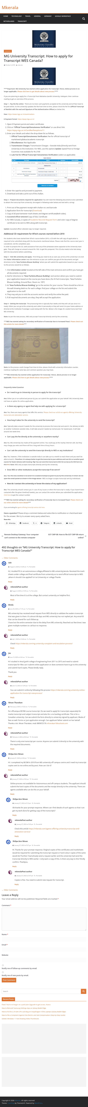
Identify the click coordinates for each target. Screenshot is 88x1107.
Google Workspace (63, 16)
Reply (10, 582)
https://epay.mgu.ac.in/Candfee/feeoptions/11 (25, 130)
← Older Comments (10, 558)
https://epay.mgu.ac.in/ (26, 119)
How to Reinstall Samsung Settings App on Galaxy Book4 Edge (24, 1008)
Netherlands (8, 21)
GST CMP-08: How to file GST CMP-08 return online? (66, 536)
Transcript (22, 21)
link (8, 465)
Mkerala (10, 7)
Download (37, 210)
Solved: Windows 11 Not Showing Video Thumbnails (20, 1019)
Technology (16, 16)
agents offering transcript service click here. (31, 507)
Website (5, 955)
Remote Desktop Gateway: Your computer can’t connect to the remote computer (21, 536)
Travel (28, 16)
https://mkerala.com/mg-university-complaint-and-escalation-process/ (44, 643)
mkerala (20, 65)
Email (5, 945)
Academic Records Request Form (43, 220)
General (37, 16)
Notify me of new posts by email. (15, 975)
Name (5, 934)
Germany (48, 16)
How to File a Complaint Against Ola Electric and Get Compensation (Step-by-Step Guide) (33, 1015)
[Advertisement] (44, 1039)
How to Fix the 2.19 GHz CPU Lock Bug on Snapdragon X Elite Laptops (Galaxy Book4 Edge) (34, 1012)
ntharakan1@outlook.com (57, 723)
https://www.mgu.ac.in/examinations (21, 114)
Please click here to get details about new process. (36, 91)
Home (5, 16)
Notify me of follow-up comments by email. (19, 968)
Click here (7, 495)
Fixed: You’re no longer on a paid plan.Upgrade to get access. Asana (26, 1005)
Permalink (32, 567)
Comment (6, 905)
